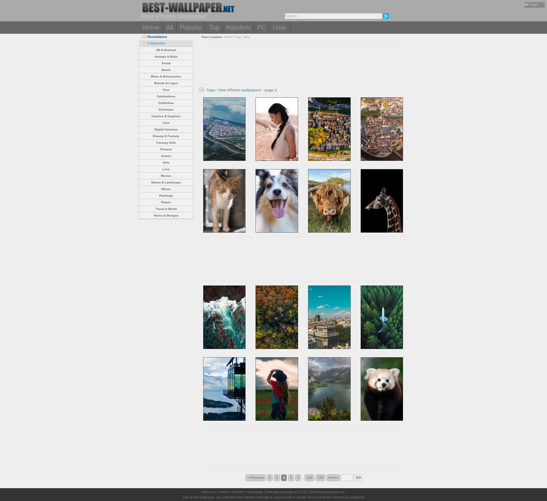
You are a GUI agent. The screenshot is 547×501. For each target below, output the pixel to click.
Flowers (166, 149)
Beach (166, 70)
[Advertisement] (303, 72)
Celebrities (166, 103)
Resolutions (157, 37)
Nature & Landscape (166, 182)
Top (214, 27)
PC (261, 27)
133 (320, 477)
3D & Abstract (166, 50)
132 (309, 477)
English (533, 4)
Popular (191, 27)
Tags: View (242, 37)
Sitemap (272, 492)
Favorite (237, 492)
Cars (166, 89)
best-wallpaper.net (330, 492)
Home (150, 27)
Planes (166, 202)
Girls (166, 162)
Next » (333, 477)
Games (166, 156)
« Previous (255, 477)
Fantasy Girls (166, 142)
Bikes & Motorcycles (166, 76)
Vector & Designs (166, 215)
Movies (166, 175)
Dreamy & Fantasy (166, 136)
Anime (166, 63)
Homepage (254, 492)
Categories (156, 43)
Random (238, 27)
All (169, 27)
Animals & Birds (166, 56)
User (280, 27)
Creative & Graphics (166, 116)
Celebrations (166, 96)
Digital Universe (166, 129)
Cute (166, 123)
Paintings (166, 195)
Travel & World (166, 209)
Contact (223, 492)
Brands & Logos (166, 83)
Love (166, 169)
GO (358, 477)
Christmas (166, 109)
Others (166, 189)
